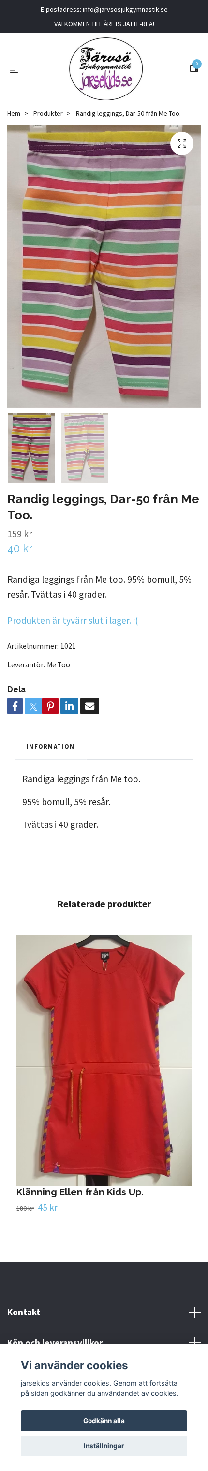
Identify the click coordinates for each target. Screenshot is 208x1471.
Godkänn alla (104, 1420)
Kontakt (23, 1312)
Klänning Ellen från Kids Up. (80, 1191)
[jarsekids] (105, 68)
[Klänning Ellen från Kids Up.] (104, 1060)
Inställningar (104, 1446)
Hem (13, 113)
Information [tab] (50, 746)
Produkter (48, 113)
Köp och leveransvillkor (55, 1342)
